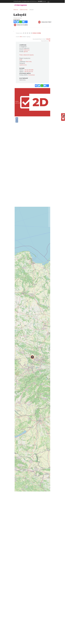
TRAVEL (42, 1)
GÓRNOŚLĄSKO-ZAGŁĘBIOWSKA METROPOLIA (25, 1)
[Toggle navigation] (48, 1)
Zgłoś (48, 39)
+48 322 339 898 (28, 70)
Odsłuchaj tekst (46, 22)
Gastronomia (22, 65)
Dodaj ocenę (36, 33)
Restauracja (31, 75)
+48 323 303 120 (28, 71)
